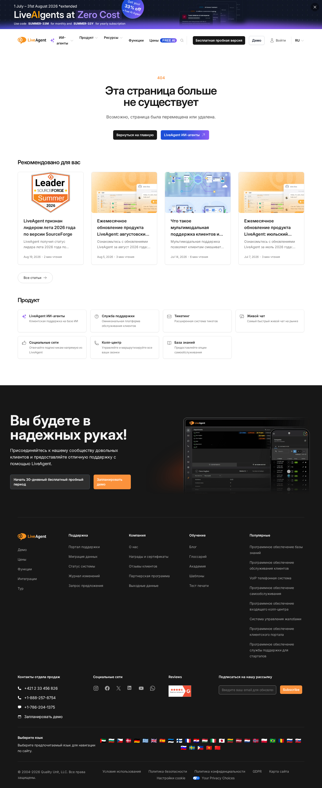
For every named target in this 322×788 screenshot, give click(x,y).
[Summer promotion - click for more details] (161, 14)
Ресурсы (111, 37)
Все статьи (32, 278)
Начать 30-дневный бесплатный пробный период (48, 481)
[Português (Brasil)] (273, 741)
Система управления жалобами (275, 619)
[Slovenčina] (298, 741)
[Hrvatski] (196, 741)
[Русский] (290, 741)
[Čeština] (120, 741)
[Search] (185, 40)
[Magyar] (205, 741)
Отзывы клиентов (143, 566)
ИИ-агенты (62, 40)
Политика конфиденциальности (219, 771)
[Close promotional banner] (315, 7)
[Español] (162, 741)
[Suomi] (179, 741)
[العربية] (103, 741)
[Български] (111, 741)
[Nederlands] (247, 741)
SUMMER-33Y (84, 23)
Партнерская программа (149, 576)
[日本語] (222, 741)
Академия (197, 566)
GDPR (257, 771)
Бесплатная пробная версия (219, 40)
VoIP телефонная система (270, 578)
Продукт (86, 37)
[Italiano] (213, 741)
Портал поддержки (84, 547)
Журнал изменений (84, 576)
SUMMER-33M (38, 23)
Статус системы (82, 566)
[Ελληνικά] (145, 741)
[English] (154, 741)
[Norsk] (256, 741)
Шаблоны (196, 576)
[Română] (281, 741)
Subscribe (291, 690)
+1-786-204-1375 (39, 707)
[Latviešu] (239, 741)
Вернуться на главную (135, 135)
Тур (21, 588)
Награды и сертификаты (148, 556)
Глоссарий (197, 556)
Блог (193, 547)
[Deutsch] (137, 741)
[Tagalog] (200, 748)
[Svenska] (192, 748)
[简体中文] (217, 748)
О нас (133, 547)
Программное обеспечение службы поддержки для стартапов (272, 650)
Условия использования (122, 771)
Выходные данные (143, 586)
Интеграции (27, 579)
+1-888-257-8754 (40, 697)
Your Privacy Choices (218, 778)
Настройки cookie (171, 778)
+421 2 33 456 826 (41, 688)
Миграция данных (83, 556)
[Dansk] (128, 741)
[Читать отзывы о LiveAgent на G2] (180, 691)
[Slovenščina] (183, 748)
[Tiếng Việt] (209, 748)
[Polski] (264, 741)
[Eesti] (171, 741)
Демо (256, 40)
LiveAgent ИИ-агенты (182, 135)
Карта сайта (279, 771)
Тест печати (199, 586)
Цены (22, 559)
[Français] (188, 741)
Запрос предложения (86, 586)
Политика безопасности (168, 771)
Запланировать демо (109, 481)
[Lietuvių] (230, 741)
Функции (25, 569)
